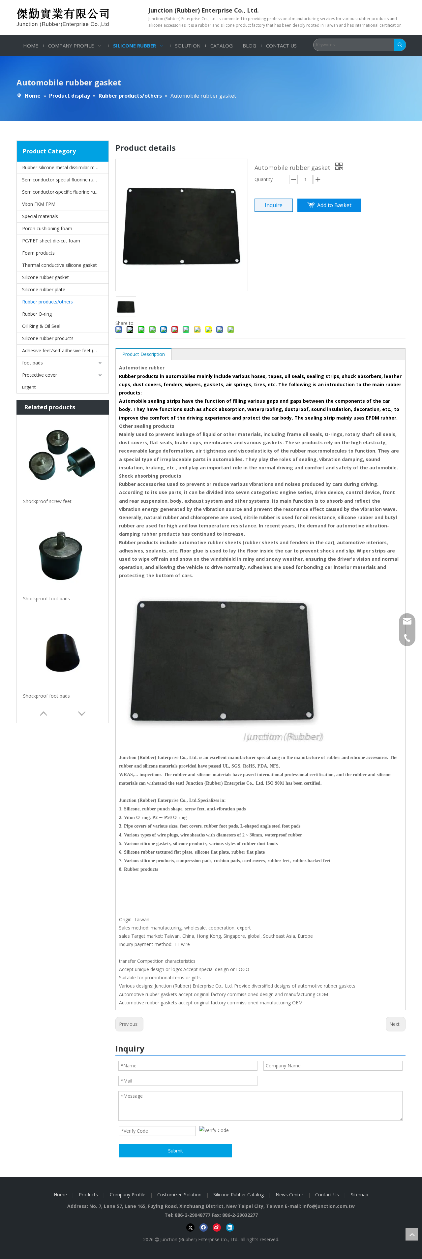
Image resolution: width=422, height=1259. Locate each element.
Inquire (274, 205)
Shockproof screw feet (47, 501)
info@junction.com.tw (328, 1206)
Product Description (143, 354)
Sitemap (359, 1194)
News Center (289, 1194)
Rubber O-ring (37, 314)
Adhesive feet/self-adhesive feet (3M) (62, 350)
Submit (175, 1151)
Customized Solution (179, 1194)
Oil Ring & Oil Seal (41, 326)
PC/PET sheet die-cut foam (51, 240)
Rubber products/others (47, 302)
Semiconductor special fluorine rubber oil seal (65, 179)
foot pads (32, 363)
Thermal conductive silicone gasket (59, 265)
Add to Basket (334, 205)
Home (60, 1194)
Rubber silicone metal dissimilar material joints (65, 167)
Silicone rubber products (48, 338)
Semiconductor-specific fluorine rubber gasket (65, 192)
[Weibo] (217, 1227)
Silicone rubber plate (43, 289)
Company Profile (127, 1194)
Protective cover (39, 375)
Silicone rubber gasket (45, 277)
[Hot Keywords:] (400, 45)
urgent (29, 387)
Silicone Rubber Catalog (238, 1194)
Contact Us (327, 1194)
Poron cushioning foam (47, 228)
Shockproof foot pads (46, 598)
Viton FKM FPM (38, 204)
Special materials (40, 216)
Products (88, 1194)
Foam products (38, 253)
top (412, 1234)
